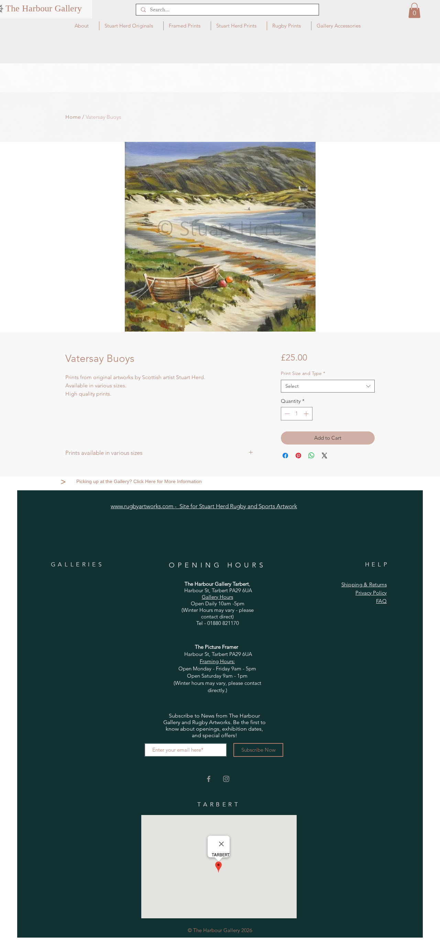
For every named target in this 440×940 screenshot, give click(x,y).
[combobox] (328, 386)
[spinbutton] (296, 413)
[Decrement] (286, 413)
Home (73, 117)
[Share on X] (324, 455)
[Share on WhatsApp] (311, 455)
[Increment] (306, 413)
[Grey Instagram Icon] (226, 779)
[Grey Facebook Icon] (209, 779)
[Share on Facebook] (285, 455)
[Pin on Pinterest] (298, 455)
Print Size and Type (303, 373)
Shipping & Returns (364, 584)
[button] (414, 10)
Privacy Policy (371, 592)
